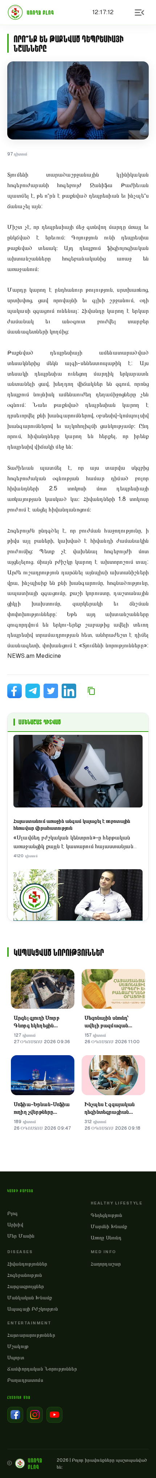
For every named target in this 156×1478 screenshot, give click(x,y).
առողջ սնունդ (106, 1237)
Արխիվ (15, 1224)
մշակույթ (18, 1346)
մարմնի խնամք (109, 1226)
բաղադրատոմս (25, 1380)
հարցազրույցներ (25, 1286)
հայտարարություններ (31, 1335)
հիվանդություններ (27, 1263)
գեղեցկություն (107, 1215)
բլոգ (12, 1213)
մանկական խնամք (29, 1297)
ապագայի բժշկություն (32, 1308)
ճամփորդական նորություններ (42, 1368)
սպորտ (15, 1357)
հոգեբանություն (24, 1275)
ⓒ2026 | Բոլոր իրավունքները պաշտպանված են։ (77, 1463)
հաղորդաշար (106, 1263)
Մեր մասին (20, 1235)
